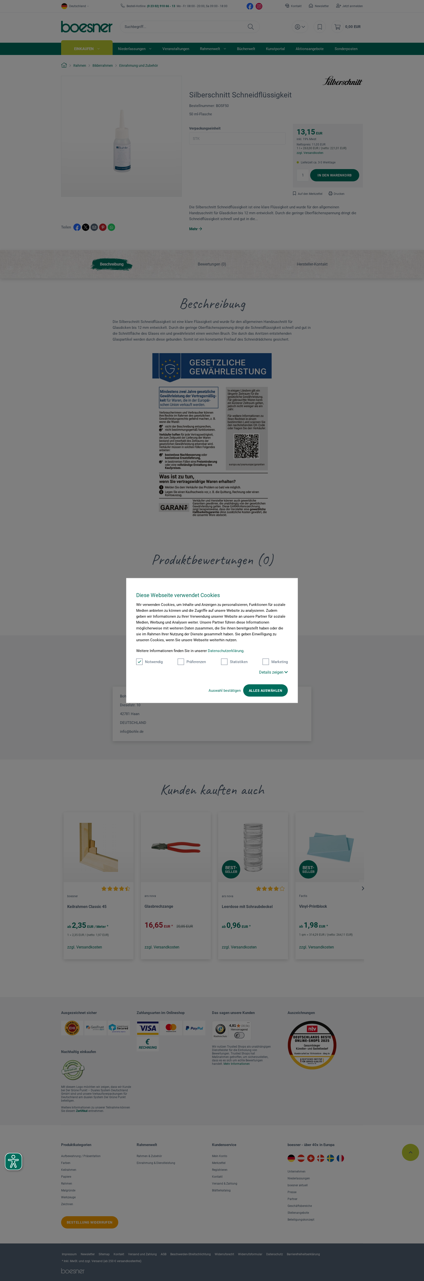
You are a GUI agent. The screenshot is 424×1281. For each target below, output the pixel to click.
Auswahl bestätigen (225, 690)
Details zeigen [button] (271, 672)
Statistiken (239, 662)
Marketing (279, 662)
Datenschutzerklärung (225, 651)
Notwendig (154, 662)
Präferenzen (196, 662)
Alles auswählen (265, 691)
